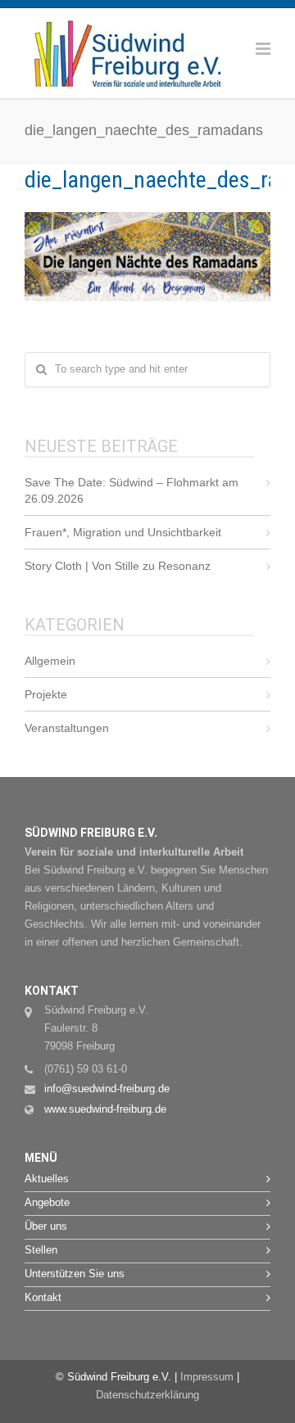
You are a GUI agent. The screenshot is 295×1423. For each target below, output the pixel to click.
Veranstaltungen (67, 727)
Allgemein (50, 660)
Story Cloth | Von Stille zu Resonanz (118, 565)
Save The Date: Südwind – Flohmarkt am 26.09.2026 (131, 490)
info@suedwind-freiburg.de (107, 1088)
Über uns (46, 1226)
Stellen (41, 1250)
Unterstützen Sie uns (75, 1273)
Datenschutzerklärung (147, 1395)
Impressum (207, 1377)
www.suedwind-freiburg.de (105, 1109)
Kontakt (43, 1297)
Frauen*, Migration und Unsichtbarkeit (123, 532)
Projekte (46, 694)
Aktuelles (47, 1178)
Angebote (47, 1202)
